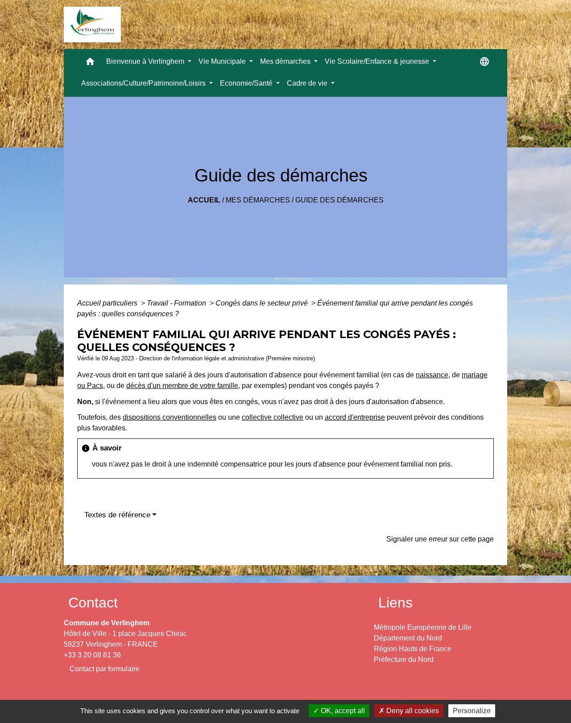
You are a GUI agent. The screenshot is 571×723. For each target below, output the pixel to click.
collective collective (272, 417)
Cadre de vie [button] (308, 83)
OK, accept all (342, 711)
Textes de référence (117, 515)
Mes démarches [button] (286, 61)
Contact (93, 603)
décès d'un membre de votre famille (182, 385)
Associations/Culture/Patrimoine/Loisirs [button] (144, 83)
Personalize (472, 711)
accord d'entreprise (355, 417)
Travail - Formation (177, 303)
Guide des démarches (339, 200)
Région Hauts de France (412, 649)
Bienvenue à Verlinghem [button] (146, 61)
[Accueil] (92, 24)
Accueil (204, 200)
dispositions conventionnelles (169, 417)
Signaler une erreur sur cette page (440, 539)
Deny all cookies (412, 711)
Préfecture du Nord (404, 659)
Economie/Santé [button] (247, 83)
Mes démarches (258, 200)
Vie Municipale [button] (223, 61)
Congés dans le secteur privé (262, 303)
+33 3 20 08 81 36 (92, 655)
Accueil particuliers (108, 303)
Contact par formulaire (105, 669)
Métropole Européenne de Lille (423, 627)
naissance (432, 375)
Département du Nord (408, 638)
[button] (90, 63)
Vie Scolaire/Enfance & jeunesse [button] (378, 61)
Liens (395, 603)
